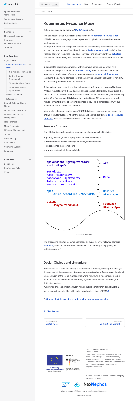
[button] (17, 32)
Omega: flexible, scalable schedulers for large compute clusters (77, 299)
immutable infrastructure (106, 74)
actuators (116, 54)
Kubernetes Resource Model (105, 35)
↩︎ (110, 299)
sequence (48, 245)
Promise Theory (83, 70)
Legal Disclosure (84, 395)
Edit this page (52, 311)
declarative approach (98, 50)
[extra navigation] (127, 4)
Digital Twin (81, 30)
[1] (108, 290)
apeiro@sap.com (99, 391)
